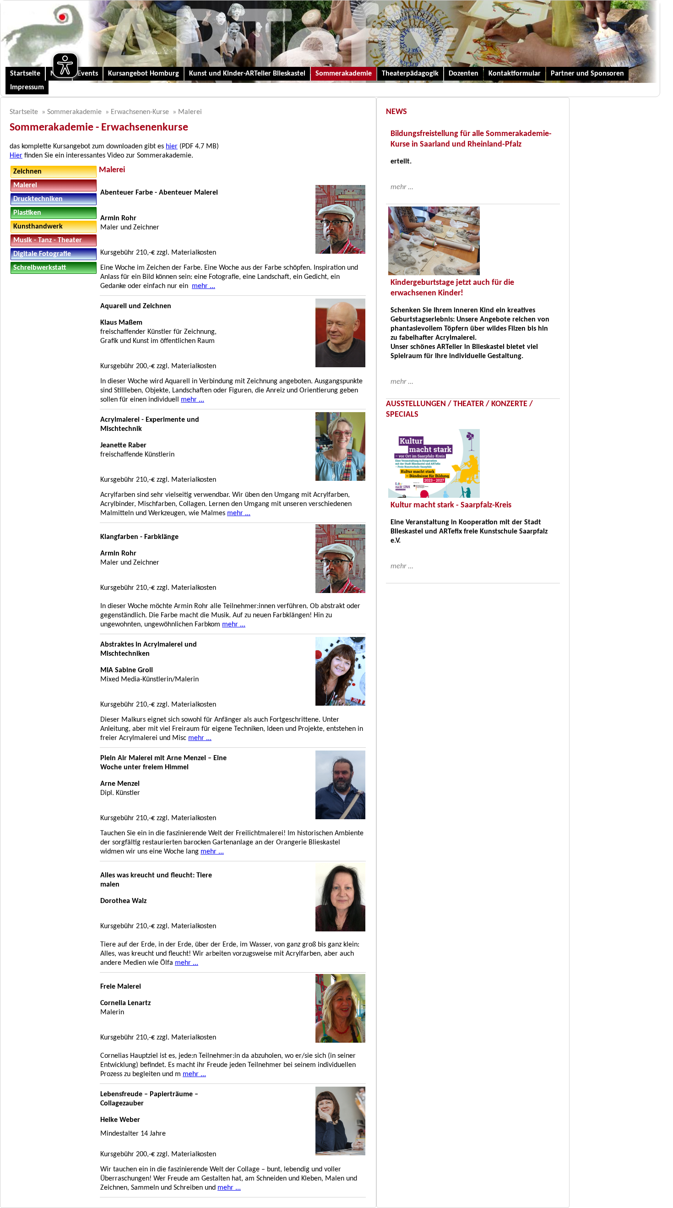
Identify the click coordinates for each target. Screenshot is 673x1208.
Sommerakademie (343, 73)
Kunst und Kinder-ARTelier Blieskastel (247, 73)
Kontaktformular (514, 73)
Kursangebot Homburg (143, 73)
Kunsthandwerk (38, 226)
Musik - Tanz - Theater (47, 240)
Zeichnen (27, 171)
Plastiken (27, 213)
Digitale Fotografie (42, 254)
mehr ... (203, 286)
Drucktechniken (38, 199)
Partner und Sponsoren (587, 73)
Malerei (190, 112)
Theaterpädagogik (410, 73)
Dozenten (463, 73)
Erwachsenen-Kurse (140, 112)
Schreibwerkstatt (39, 268)
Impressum (27, 87)
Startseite (25, 73)
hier (172, 146)
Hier (16, 155)
